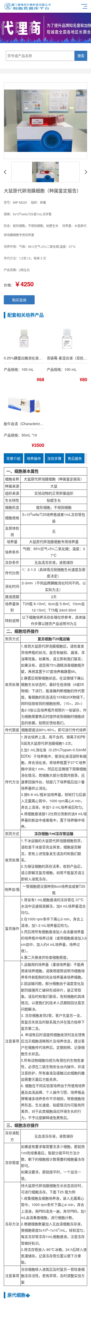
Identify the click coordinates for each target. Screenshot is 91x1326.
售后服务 (75, 458)
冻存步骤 (54, 458)
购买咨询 (19, 299)
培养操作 (34, 458)
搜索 (80, 56)
